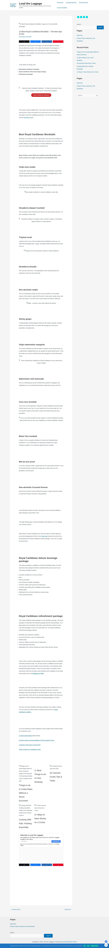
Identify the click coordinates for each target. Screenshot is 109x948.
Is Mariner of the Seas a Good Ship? (29, 745)
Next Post (68, 909)
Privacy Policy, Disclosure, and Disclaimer (22, 926)
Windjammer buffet (38, 673)
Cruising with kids (71, 2)
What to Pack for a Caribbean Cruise (30, 749)
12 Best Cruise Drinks (25, 735)
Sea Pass (44, 536)
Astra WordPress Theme (69, 942)
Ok (84, 945)
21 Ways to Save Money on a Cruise (40, 818)
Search (79, 24)
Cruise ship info (83, 2)
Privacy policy (94, 945)
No (88, 945)
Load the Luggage (30, 3)
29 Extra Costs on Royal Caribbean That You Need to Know (36, 740)
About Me (79, 35)
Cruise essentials (62, 8)
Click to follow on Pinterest (41, 95)
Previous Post (15, 909)
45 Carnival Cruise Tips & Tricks (56, 777)
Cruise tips (60, 2)
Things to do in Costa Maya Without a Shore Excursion (25, 793)
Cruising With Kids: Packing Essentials (25, 823)
